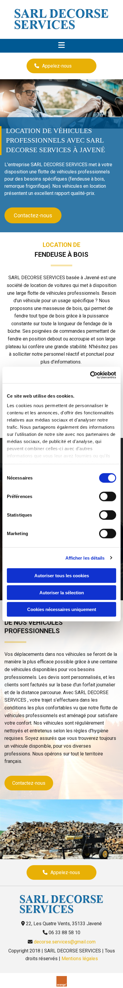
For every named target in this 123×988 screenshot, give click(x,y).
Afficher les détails (85, 557)
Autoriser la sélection (61, 592)
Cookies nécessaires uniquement (61, 609)
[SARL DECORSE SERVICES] (61, 19)
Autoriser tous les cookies (61, 575)
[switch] (107, 496)
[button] (61, 66)
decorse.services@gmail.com (65, 942)
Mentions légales (79, 958)
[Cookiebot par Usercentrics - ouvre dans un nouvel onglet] (90, 375)
